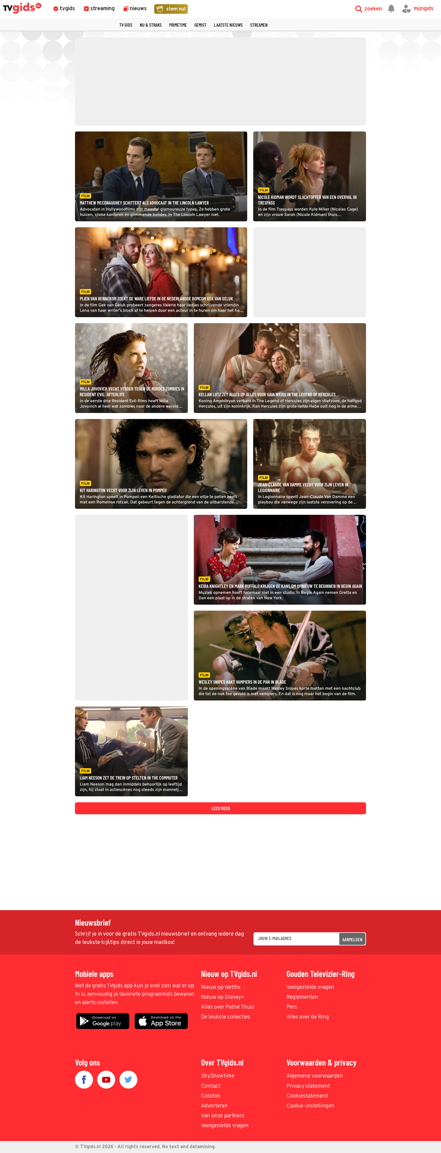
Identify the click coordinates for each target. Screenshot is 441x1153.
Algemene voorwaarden (314, 1076)
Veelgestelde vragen (310, 987)
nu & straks (151, 25)
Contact (210, 1086)
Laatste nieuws (228, 25)
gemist (200, 25)
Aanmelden (352, 939)
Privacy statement (308, 1086)
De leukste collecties (225, 1017)
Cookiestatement (307, 1096)
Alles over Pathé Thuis (227, 1007)
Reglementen (302, 997)
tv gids (125, 25)
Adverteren (214, 1106)
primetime (178, 25)
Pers (291, 1007)
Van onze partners (222, 1116)
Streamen (259, 25)
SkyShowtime (217, 1076)
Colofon (210, 1096)
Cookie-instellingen (310, 1106)
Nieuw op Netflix (221, 987)
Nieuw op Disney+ (222, 997)
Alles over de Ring (307, 1017)
